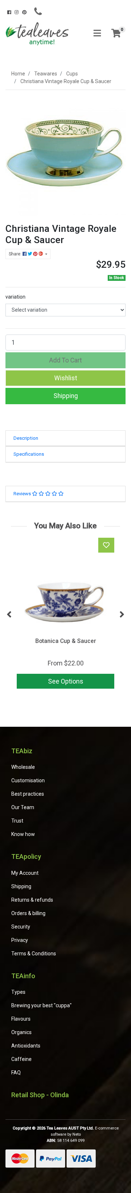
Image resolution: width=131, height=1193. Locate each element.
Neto (76, 1134)
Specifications (28, 454)
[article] (65, 614)
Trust (17, 821)
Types (18, 992)
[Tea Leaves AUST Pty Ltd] (38, 33)
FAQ (16, 1072)
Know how (23, 834)
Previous (9, 614)
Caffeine (21, 1059)
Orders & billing (28, 913)
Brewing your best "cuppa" (41, 1005)
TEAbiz (21, 751)
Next (122, 614)
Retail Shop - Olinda (40, 1095)
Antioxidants (25, 1046)
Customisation (28, 780)
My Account (25, 873)
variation (15, 297)
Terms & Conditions (33, 953)
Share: (16, 254)
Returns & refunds (32, 900)
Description (25, 438)
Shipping (65, 395)
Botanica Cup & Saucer (65, 641)
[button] (65, 378)
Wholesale (23, 767)
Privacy (19, 940)
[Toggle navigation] (97, 33)
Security (20, 927)
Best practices (27, 794)
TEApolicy (26, 856)
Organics (21, 1032)
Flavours (21, 1019)
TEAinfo (23, 976)
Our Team (22, 807)
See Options (65, 681)
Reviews (22, 493)
